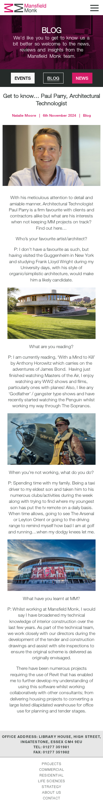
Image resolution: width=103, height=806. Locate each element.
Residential (51, 775)
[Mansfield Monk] (25, 8)
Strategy (51, 786)
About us (51, 792)
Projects (52, 763)
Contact (51, 798)
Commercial (51, 769)
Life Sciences (51, 781)
